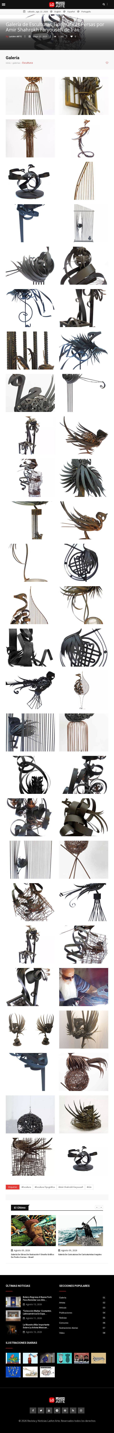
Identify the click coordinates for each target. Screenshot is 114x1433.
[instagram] (81, 1410)
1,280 (61, 36)
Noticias (82, 1318)
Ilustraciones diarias (82, 1328)
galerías (16, 63)
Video (82, 1333)
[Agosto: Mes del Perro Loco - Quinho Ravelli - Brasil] (47, 1372)
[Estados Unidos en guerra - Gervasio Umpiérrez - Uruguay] (13, 1358)
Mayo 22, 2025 (40, 36)
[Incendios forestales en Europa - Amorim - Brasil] (13, 1372)
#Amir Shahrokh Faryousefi (70, 1187)
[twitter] (41, 1410)
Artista (82, 1302)
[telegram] (57, 1410)
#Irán (89, 1187)
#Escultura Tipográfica (45, 1187)
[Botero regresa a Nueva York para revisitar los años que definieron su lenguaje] (13, 1301)
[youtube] (49, 1410)
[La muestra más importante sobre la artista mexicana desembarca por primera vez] (13, 1329)
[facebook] (33, 1410)
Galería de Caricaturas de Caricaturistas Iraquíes (76, 1254)
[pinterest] (65, 1410)
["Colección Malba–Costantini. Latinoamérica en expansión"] (13, 1315)
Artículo (82, 1307)
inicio (8, 63)
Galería (82, 1297)
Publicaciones (82, 1313)
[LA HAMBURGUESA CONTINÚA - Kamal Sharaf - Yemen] (98, 1358)
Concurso (82, 1323)
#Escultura (26, 1187)
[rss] (73, 1410)
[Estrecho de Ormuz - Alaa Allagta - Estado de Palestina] (30, 1358)
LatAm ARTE (15, 36)
